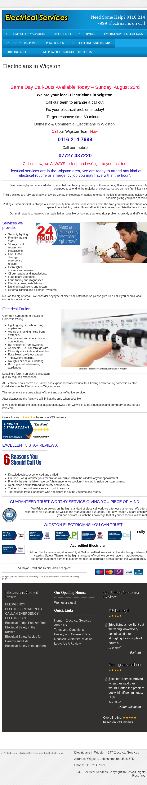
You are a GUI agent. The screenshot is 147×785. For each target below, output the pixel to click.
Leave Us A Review (67, 643)
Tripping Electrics (20, 52)
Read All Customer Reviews (73, 639)
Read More (114, 648)
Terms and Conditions (69, 629)
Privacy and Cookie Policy (72, 634)
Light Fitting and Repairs (91, 43)
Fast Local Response (22, 43)
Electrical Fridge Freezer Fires (25, 622)
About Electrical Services (75, 33)
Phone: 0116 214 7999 (89, 765)
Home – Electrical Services (72, 620)
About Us (60, 625)
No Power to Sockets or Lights (67, 52)
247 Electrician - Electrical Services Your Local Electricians (32, 752)
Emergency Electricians (123, 33)
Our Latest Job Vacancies (26, 33)
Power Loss (55, 43)
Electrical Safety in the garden (25, 645)
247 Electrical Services (92, 772)
